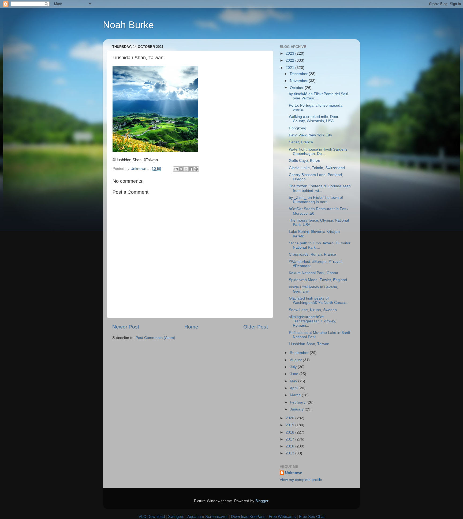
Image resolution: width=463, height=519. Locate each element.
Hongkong (297, 128)
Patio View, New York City (310, 135)
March (296, 395)
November (299, 81)
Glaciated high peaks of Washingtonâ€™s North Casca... (318, 300)
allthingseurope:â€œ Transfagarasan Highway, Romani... (312, 321)
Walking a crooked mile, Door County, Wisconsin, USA (313, 119)
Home (191, 327)
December (299, 74)
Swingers (176, 516)
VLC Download (152, 516)
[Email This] (175, 169)
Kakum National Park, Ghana (313, 273)
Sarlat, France (301, 142)
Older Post (255, 327)
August (296, 360)
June (294, 374)
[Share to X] (186, 169)
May (294, 381)
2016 (290, 446)
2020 (290, 418)
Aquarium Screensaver (207, 516)
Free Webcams (282, 516)
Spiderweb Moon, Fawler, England (318, 280)
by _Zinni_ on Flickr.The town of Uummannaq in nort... (316, 200)
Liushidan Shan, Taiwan (309, 344)
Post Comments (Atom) (155, 338)
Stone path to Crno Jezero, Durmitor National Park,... (319, 245)
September (300, 353)
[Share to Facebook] (191, 169)
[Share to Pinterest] (196, 169)
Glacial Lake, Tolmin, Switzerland (317, 168)
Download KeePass (248, 516)
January (297, 409)
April (294, 388)
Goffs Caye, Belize (304, 161)
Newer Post (125, 327)
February (298, 402)
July (294, 367)
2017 (290, 439)
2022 (290, 60)
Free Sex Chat (311, 516)
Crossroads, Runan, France (312, 254)
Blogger (261, 501)
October (297, 88)
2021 (290, 68)
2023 (290, 53)
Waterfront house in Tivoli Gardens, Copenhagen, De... (319, 151)
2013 (290, 453)
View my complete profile (301, 480)
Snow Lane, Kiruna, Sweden (313, 310)
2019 (290, 425)
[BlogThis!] (181, 169)
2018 (290, 432)
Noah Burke (128, 24)
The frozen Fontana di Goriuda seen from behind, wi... (320, 188)
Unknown (294, 473)
